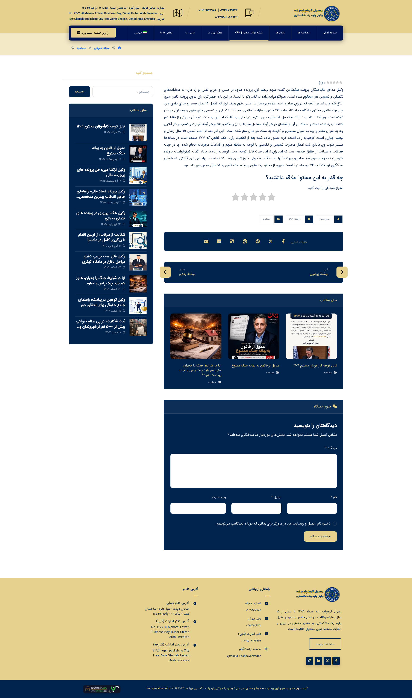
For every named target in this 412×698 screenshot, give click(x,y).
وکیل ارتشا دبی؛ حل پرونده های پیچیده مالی (101, 172)
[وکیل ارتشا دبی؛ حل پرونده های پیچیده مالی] (138, 175)
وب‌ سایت (219, 497)
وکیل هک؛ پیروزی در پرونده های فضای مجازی (100, 215)
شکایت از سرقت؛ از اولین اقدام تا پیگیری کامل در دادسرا (101, 237)
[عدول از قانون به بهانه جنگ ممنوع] (138, 154)
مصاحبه (266, 219)
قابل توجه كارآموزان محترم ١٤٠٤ (101, 126)
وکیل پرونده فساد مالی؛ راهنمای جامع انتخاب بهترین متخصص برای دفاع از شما (101, 196)
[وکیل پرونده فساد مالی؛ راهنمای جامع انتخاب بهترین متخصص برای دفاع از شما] (138, 197)
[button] (283, 241)
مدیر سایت (325, 219)
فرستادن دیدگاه (320, 536)
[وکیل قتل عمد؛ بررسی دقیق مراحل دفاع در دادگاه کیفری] (138, 262)
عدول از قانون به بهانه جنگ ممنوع (108, 150)
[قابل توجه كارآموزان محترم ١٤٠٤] (138, 132)
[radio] (272, 198)
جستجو (79, 91)
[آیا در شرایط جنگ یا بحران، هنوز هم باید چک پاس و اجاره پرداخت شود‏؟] (138, 283)
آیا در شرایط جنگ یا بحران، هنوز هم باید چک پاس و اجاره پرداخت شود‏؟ (100, 283)
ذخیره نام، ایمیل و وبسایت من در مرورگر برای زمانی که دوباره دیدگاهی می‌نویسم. (273, 523)
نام (333, 497)
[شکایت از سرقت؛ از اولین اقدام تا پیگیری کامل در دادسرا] (138, 240)
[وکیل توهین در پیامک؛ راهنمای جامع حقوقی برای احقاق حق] (138, 305)
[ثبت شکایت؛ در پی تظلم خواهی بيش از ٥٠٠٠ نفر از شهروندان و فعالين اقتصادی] (138, 327)
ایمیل (276, 497)
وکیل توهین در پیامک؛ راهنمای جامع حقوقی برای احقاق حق (101, 302)
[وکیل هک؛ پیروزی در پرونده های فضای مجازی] (138, 219)
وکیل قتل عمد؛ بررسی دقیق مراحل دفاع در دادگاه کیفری (103, 259)
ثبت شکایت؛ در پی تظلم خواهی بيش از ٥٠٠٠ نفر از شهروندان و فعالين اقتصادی (100, 326)
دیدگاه (331, 448)
